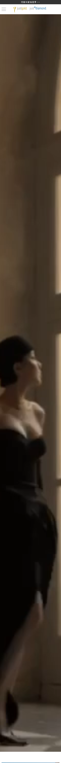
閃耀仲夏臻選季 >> (30, 2)
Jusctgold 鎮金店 (30, 9)
